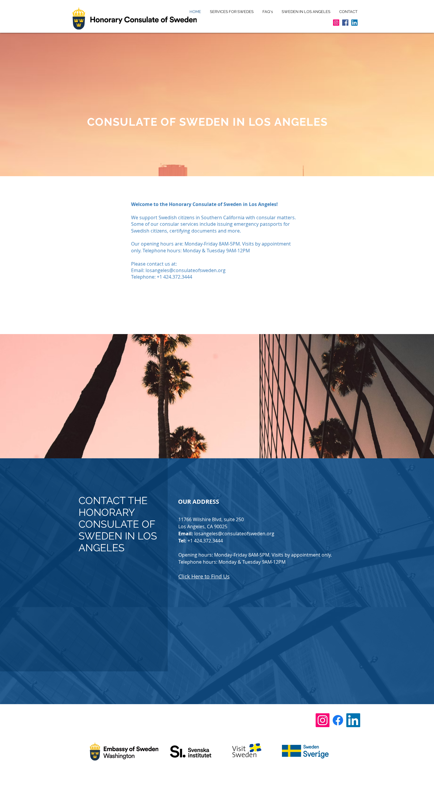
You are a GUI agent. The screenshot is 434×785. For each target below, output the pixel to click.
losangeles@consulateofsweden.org (186, 270)
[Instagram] (336, 22)
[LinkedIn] (354, 22)
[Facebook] (345, 22)
